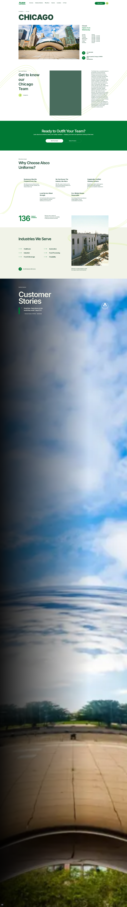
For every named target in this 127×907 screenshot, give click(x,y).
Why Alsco (47, 2)
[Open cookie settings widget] (2, 904)
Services (31, 2)
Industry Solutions (39, 2)
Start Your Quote (54, 140)
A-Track (64, 2)
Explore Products (72, 140)
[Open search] (107, 3)
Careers (53, 2)
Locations (59, 2)
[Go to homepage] (22, 3)
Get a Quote (100, 3)
